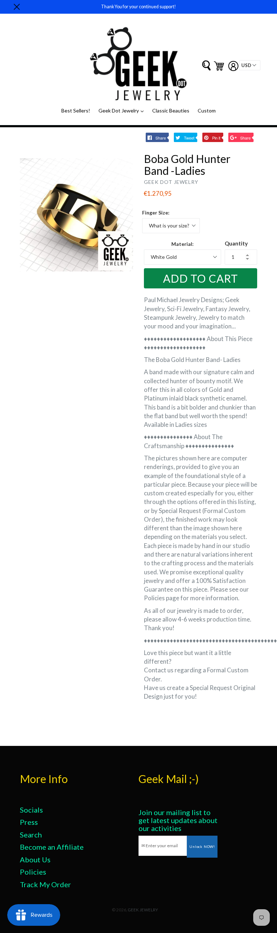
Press (29, 822)
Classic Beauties (170, 110)
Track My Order (45, 884)
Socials (31, 809)
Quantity (236, 243)
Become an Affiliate (52, 847)
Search (31, 834)
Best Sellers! (75, 110)
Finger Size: (156, 212)
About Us (35, 859)
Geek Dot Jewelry (122, 110)
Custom (207, 110)
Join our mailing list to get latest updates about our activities (177, 820)
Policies (33, 871)
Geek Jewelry (143, 909)
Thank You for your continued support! (138, 6)
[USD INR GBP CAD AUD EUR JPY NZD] (249, 65)
